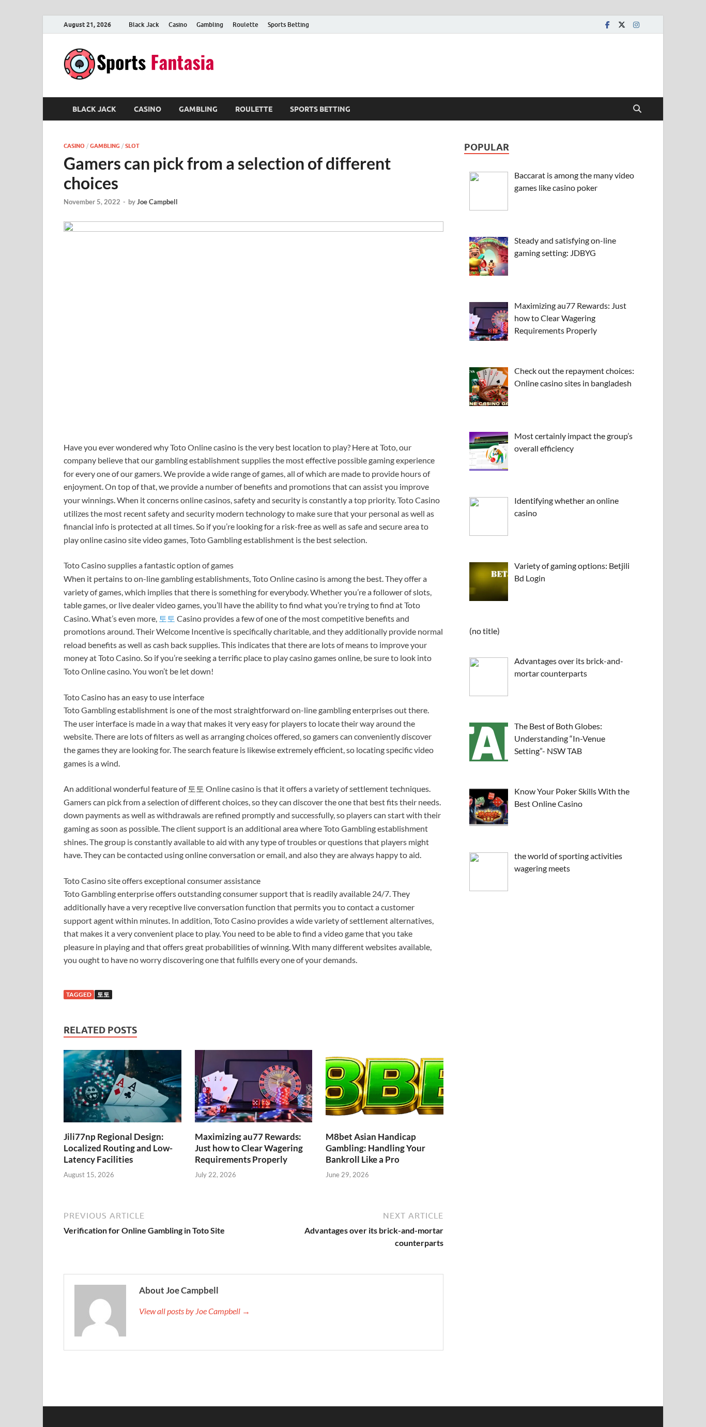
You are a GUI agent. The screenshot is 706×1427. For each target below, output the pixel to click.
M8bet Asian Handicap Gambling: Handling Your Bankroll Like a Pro (375, 1148)
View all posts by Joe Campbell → (194, 1311)
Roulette (245, 24)
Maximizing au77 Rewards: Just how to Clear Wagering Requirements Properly (249, 1148)
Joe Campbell (157, 202)
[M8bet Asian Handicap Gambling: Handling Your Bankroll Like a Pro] (384, 1089)
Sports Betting (288, 24)
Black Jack (144, 24)
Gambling (209, 24)
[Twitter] (622, 25)
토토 (167, 618)
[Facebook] (607, 25)
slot (132, 145)
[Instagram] (636, 25)
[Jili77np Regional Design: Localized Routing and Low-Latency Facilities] (122, 1089)
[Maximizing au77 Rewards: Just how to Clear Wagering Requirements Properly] (254, 1089)
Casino (177, 24)
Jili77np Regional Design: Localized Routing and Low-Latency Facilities (118, 1148)
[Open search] (637, 109)
